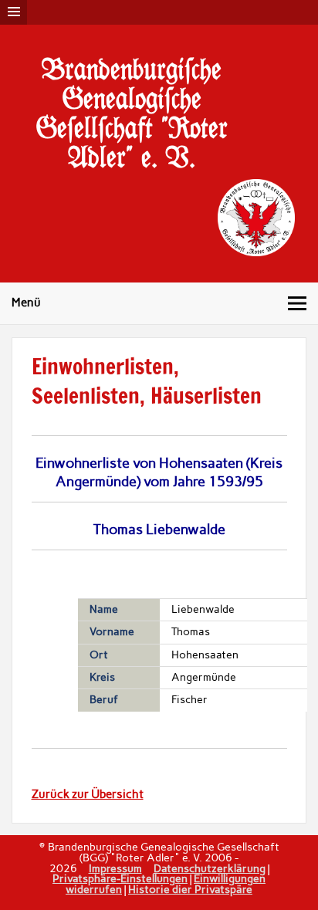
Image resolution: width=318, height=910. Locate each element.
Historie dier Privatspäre (190, 889)
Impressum (115, 868)
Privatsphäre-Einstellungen (120, 878)
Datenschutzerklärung (210, 868)
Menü (26, 303)
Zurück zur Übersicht (88, 794)
